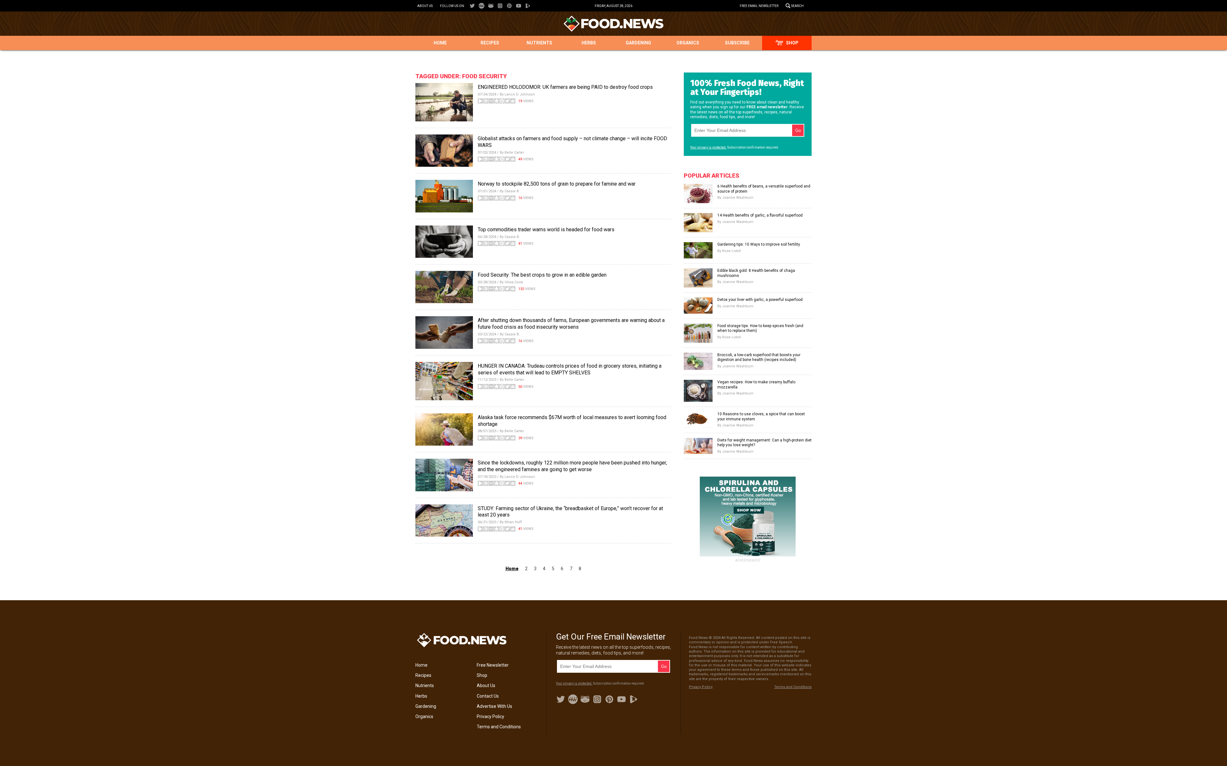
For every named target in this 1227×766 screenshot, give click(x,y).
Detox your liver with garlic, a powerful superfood (760, 299)
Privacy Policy (490, 716)
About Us (425, 6)
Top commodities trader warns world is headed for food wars (546, 229)
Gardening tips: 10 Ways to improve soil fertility (758, 244)
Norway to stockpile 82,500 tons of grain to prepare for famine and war (557, 184)
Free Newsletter (493, 665)
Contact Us (488, 696)
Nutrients (539, 42)
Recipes (490, 42)
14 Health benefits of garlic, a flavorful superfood (760, 215)
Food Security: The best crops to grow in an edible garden (542, 275)
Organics (687, 42)
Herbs (589, 42)
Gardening (638, 42)
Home (440, 42)
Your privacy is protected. (708, 147)
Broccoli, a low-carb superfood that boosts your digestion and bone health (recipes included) (758, 357)
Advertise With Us (494, 706)
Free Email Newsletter (759, 6)
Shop (792, 42)
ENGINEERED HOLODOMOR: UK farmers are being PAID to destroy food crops (565, 87)
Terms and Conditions (499, 726)
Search (797, 6)
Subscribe (737, 42)
